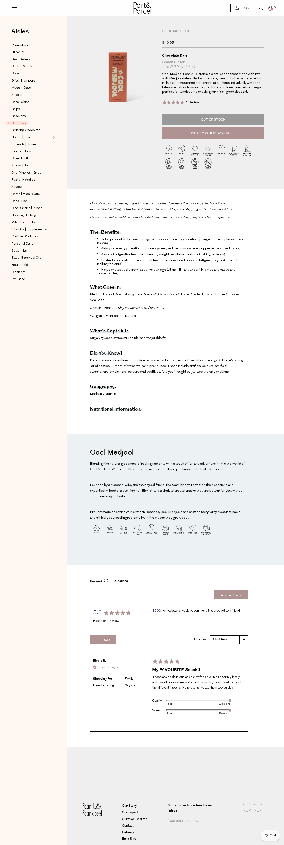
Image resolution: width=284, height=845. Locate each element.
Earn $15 (129, 839)
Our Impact (130, 812)
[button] (180, 102)
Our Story (129, 806)
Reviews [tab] (98, 581)
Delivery (128, 832)
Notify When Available (213, 133)
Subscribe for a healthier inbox (190, 808)
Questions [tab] (120, 581)
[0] (270, 8)
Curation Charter (134, 819)
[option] (118, 82)
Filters (105, 640)
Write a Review (231, 595)
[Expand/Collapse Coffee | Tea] (53, 137)
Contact (128, 825)
